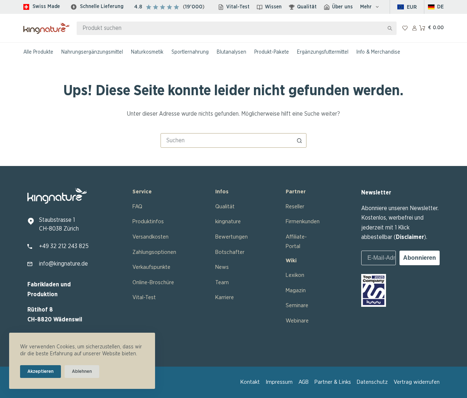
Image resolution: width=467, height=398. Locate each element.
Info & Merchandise (378, 52)
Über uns (342, 6)
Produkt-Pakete (271, 52)
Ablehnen (82, 371)
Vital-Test (238, 6)
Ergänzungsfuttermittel (322, 52)
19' (188, 6)
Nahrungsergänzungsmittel (92, 52)
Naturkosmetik (147, 52)
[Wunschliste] (405, 28)
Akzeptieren (40, 371)
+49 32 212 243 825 (64, 246)
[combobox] (230, 28)
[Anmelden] (414, 28)
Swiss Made (46, 6)
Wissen (273, 6)
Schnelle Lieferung (101, 6)
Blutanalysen (231, 52)
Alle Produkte (38, 52)
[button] (436, 7)
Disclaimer (410, 237)
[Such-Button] (389, 28)
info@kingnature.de (63, 264)
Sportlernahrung (190, 52)
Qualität (307, 6)
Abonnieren (419, 258)
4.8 (138, 6)
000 (197, 6)
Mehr (366, 6)
